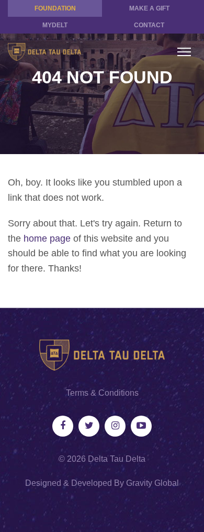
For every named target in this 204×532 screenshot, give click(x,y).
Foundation (55, 8)
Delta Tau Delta (116, 458)
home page (47, 238)
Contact (149, 25)
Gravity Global (152, 483)
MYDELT (54, 25)
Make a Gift (149, 8)
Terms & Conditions (102, 392)
